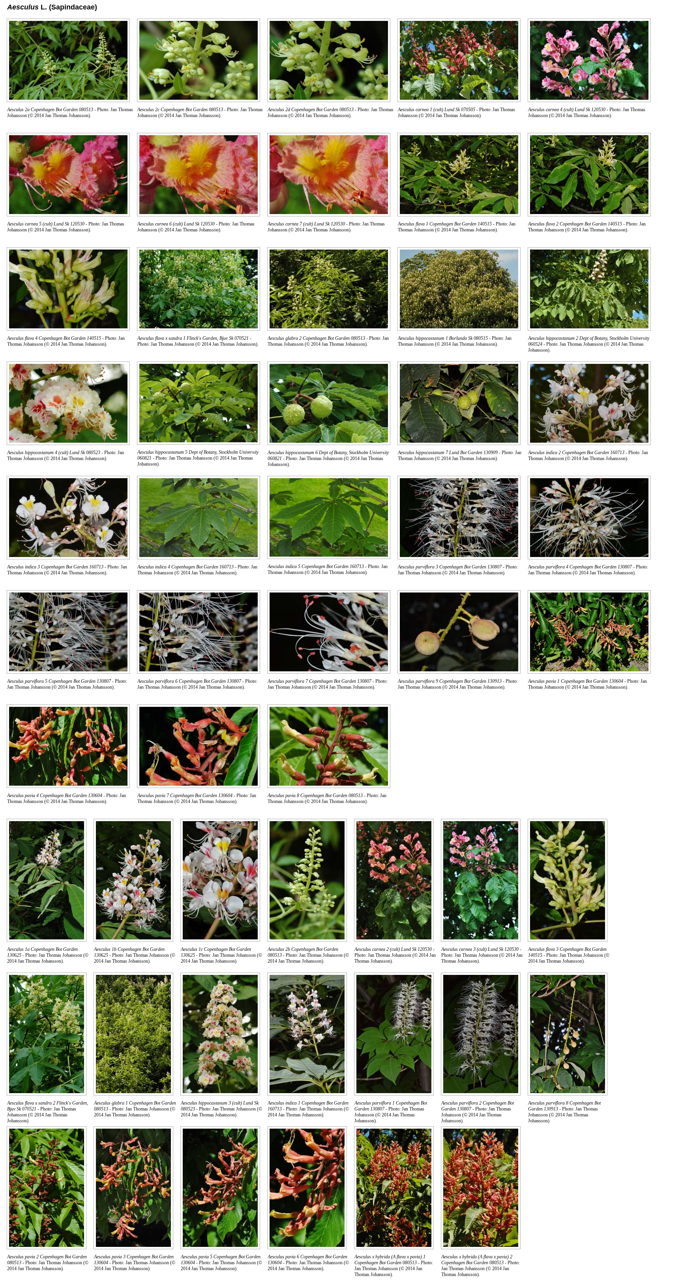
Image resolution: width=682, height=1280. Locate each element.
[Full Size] (68, 100)
